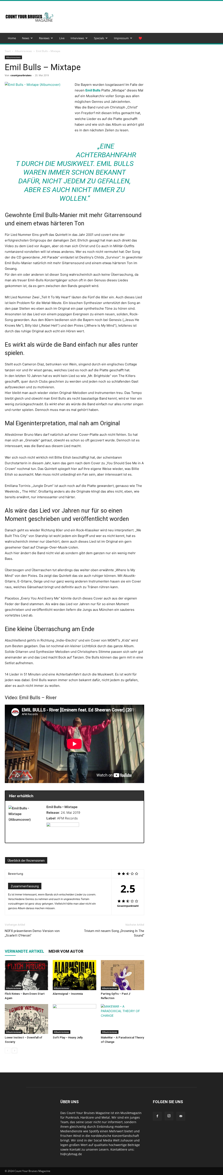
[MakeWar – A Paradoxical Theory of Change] (122, 1019)
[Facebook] (157, 1116)
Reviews (44, 38)
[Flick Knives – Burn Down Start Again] (26, 975)
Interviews (77, 38)
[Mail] (180, 1116)
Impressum (121, 38)
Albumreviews (23, 51)
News (25, 38)
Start (8, 51)
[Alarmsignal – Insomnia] (74, 975)
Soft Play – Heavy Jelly (68, 1037)
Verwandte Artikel (24, 951)
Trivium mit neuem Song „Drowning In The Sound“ (114, 933)
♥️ (140, 38)
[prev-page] (7, 1050)
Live (61, 38)
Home (12, 38)
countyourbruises (20, 75)
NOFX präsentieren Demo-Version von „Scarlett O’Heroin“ (32, 933)
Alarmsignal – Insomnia (68, 993)
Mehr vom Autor (66, 951)
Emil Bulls (92, 90)
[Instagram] (169, 1116)
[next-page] (14, 1050)
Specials (99, 38)
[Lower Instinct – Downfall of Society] (26, 1019)
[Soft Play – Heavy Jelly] (74, 1019)
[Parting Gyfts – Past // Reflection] (122, 975)
